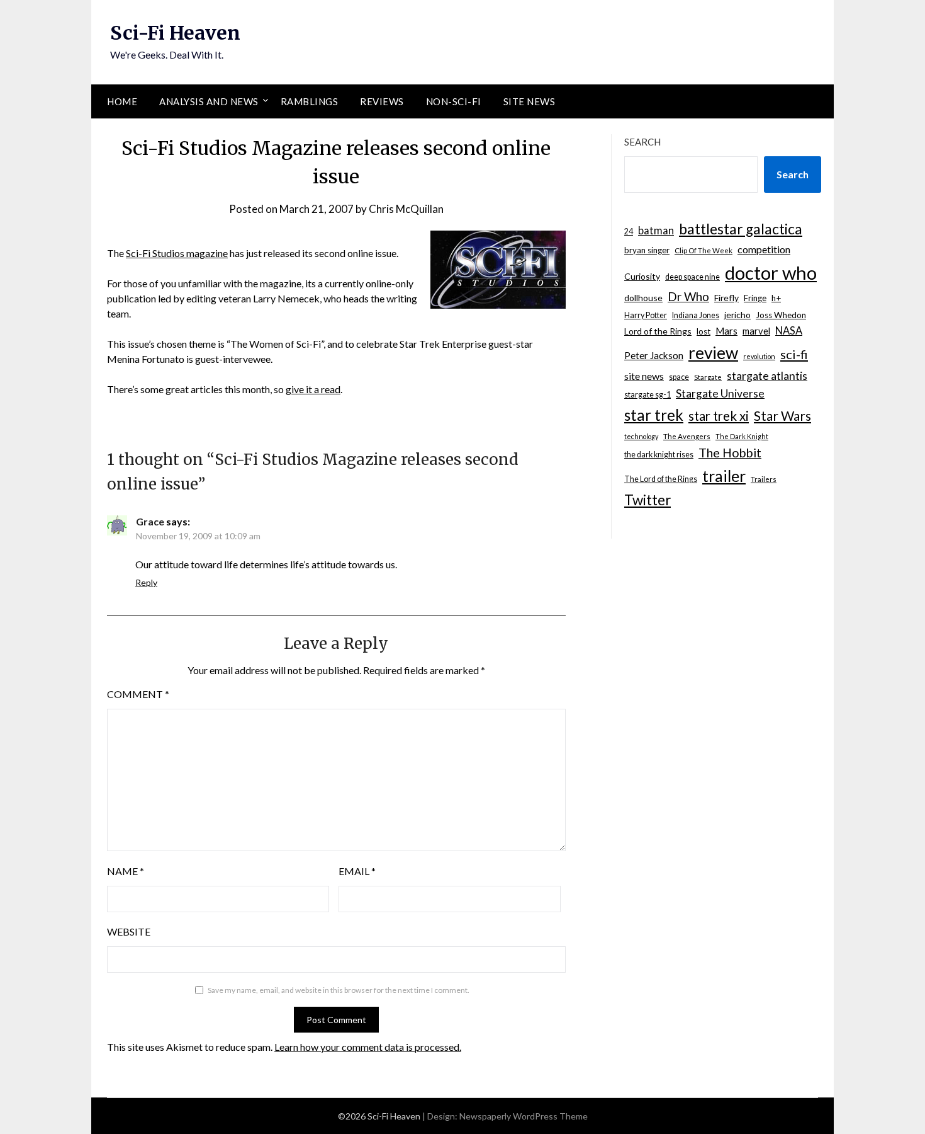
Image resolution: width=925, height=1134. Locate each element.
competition (763, 249)
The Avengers (686, 436)
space (679, 377)
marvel (756, 330)
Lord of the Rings (658, 331)
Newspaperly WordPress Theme (523, 1116)
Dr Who (688, 296)
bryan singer (647, 250)
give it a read (313, 389)
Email (357, 871)
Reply (146, 582)
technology (641, 436)
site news (644, 376)
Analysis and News (209, 101)
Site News (529, 101)
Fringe (755, 298)
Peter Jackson (653, 355)
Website (128, 931)
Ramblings (310, 101)
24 (628, 231)
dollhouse (643, 297)
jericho (737, 314)
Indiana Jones (695, 315)
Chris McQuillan (406, 208)
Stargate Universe (720, 393)
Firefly (726, 297)
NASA (788, 330)
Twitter (647, 499)
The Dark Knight (741, 436)
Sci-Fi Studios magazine (177, 253)
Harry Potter (645, 315)
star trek (653, 415)
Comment (138, 694)
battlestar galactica (740, 229)
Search (642, 141)
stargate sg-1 (647, 394)
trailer (724, 475)
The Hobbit (729, 452)
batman (656, 230)
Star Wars (782, 415)
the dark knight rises (658, 454)
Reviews (382, 101)
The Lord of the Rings (660, 479)
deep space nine (692, 277)
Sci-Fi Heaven (175, 33)
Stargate (708, 377)
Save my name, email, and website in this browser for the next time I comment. (338, 990)
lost (703, 331)
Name (125, 871)
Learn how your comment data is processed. (367, 1047)
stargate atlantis (767, 375)
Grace (150, 521)
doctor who (771, 272)
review (713, 353)
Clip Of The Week (703, 250)
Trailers (763, 479)
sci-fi (794, 354)
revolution (759, 356)
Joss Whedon (781, 315)
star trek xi (718, 415)
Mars (726, 330)
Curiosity (642, 276)
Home (122, 101)
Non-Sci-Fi (453, 101)
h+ (776, 298)
